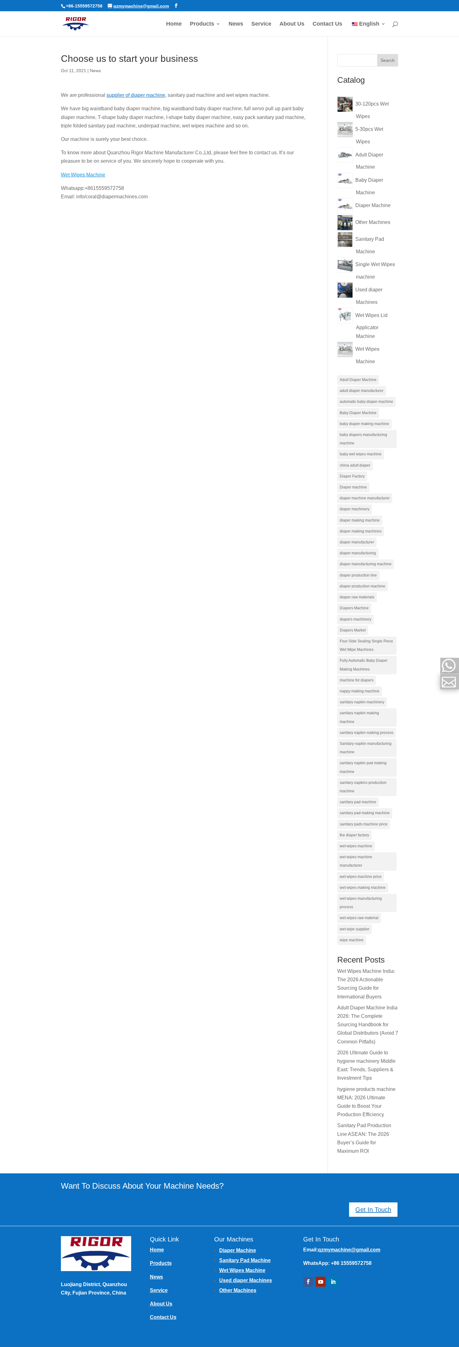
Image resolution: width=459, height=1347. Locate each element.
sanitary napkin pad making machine (363, 767)
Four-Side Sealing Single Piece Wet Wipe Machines (366, 645)
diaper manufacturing (358, 553)
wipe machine (351, 940)
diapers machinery (355, 619)
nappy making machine (359, 691)
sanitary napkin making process (366, 732)
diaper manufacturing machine (366, 564)
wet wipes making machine (363, 887)
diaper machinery (354, 509)
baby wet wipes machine (361, 454)
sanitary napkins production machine (363, 786)
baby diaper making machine (364, 424)
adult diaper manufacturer (361, 391)
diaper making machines (361, 531)
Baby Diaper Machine (358, 413)
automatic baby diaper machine (366, 401)
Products (202, 24)
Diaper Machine (237, 1250)
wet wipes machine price (361, 876)
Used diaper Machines (245, 1280)
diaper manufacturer (357, 542)
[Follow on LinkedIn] (333, 1282)
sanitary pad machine (358, 802)
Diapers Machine (354, 608)
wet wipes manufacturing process (361, 902)
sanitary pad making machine (365, 813)
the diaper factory (354, 835)
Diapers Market (353, 630)
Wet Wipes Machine (242, 1270)
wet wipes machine (356, 846)
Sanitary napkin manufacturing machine (366, 747)
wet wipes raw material (359, 918)
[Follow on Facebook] (308, 1282)
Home (174, 24)
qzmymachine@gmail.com (349, 1249)
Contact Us (327, 24)
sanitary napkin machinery (362, 702)
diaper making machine (360, 520)
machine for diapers (356, 680)
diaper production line (358, 575)
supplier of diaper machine (135, 95)
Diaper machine (353, 487)
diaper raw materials (357, 597)
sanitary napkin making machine (359, 717)
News (236, 24)
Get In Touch (373, 1209)
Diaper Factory (352, 476)
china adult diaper (355, 465)
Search (388, 60)
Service (261, 24)
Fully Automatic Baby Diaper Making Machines (363, 664)
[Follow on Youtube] (321, 1282)
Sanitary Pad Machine (245, 1260)
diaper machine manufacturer (365, 498)
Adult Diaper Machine (358, 380)
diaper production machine (362, 586)
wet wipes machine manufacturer (356, 861)
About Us (291, 24)
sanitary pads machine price (363, 824)
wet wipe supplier (354, 929)
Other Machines (237, 1290)
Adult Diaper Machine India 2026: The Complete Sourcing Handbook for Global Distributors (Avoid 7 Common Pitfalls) (367, 1024)
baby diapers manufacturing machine (363, 439)
